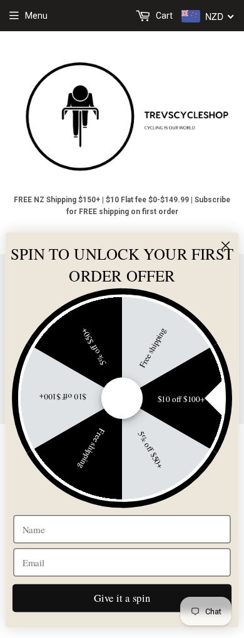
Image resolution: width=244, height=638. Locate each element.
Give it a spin (122, 597)
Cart (163, 16)
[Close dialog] (225, 246)
